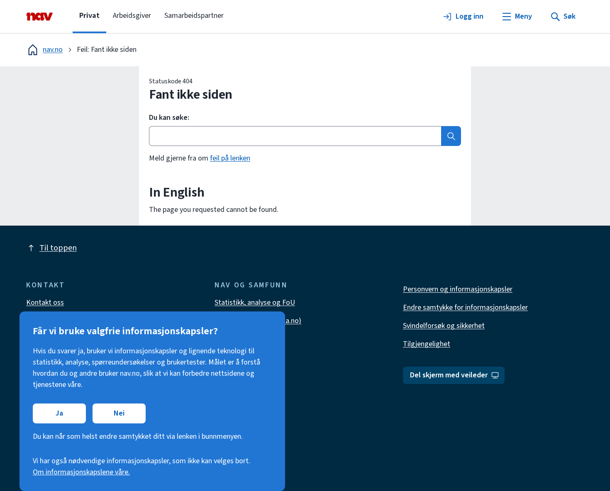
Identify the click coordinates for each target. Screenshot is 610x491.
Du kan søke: (169, 118)
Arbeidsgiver (132, 15)
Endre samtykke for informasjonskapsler (465, 307)
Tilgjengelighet (426, 344)
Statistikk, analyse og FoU (255, 302)
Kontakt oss (45, 302)
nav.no (53, 49)
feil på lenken (230, 158)
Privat (89, 15)
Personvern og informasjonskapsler (457, 289)
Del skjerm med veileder (449, 375)
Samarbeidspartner (194, 15)
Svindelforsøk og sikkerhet (444, 326)
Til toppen (58, 248)
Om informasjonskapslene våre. (81, 472)
